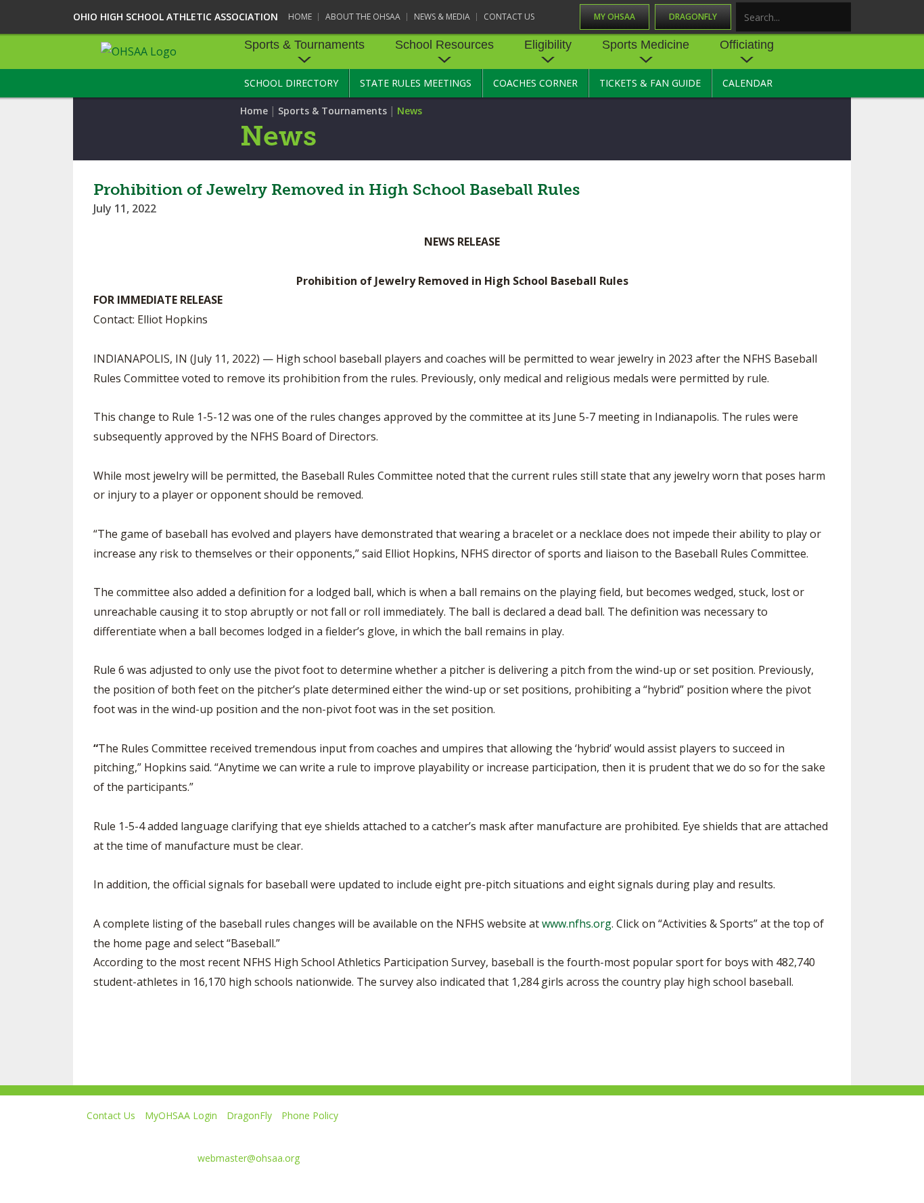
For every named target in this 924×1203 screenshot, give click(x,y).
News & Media (442, 16)
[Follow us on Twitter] (653, 1135)
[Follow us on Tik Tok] (838, 1135)
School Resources (444, 44)
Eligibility (548, 44)
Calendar (747, 82)
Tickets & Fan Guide (650, 82)
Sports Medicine (645, 44)
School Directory (291, 82)
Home (300, 16)
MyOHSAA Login (181, 1115)
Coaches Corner (535, 82)
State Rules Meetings (415, 82)
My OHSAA (614, 16)
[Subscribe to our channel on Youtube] (715, 1135)
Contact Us (509, 16)
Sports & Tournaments (304, 44)
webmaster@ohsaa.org (249, 1158)
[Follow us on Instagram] (776, 1135)
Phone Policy (309, 1115)
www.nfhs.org (576, 923)
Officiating (747, 44)
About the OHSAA (362, 16)
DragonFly (693, 16)
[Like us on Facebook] (598, 1135)
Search (841, 18)
